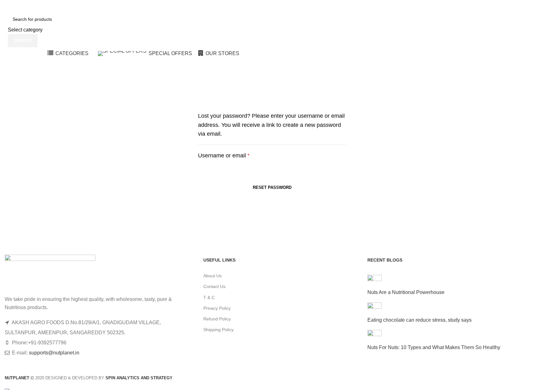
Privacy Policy (217, 308)
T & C (209, 297)
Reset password (272, 187)
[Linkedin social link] (420, 6)
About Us (212, 275)
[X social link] (404, 6)
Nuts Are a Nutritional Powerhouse (406, 292)
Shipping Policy (218, 329)
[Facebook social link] (396, 6)
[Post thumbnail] (374, 281)
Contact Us (214, 286)
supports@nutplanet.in (54, 352)
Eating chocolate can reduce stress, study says (419, 320)
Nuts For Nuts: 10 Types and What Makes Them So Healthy (433, 347)
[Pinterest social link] (412, 6)
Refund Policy (217, 318)
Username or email (223, 155)
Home (11, 82)
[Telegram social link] (428, 6)
